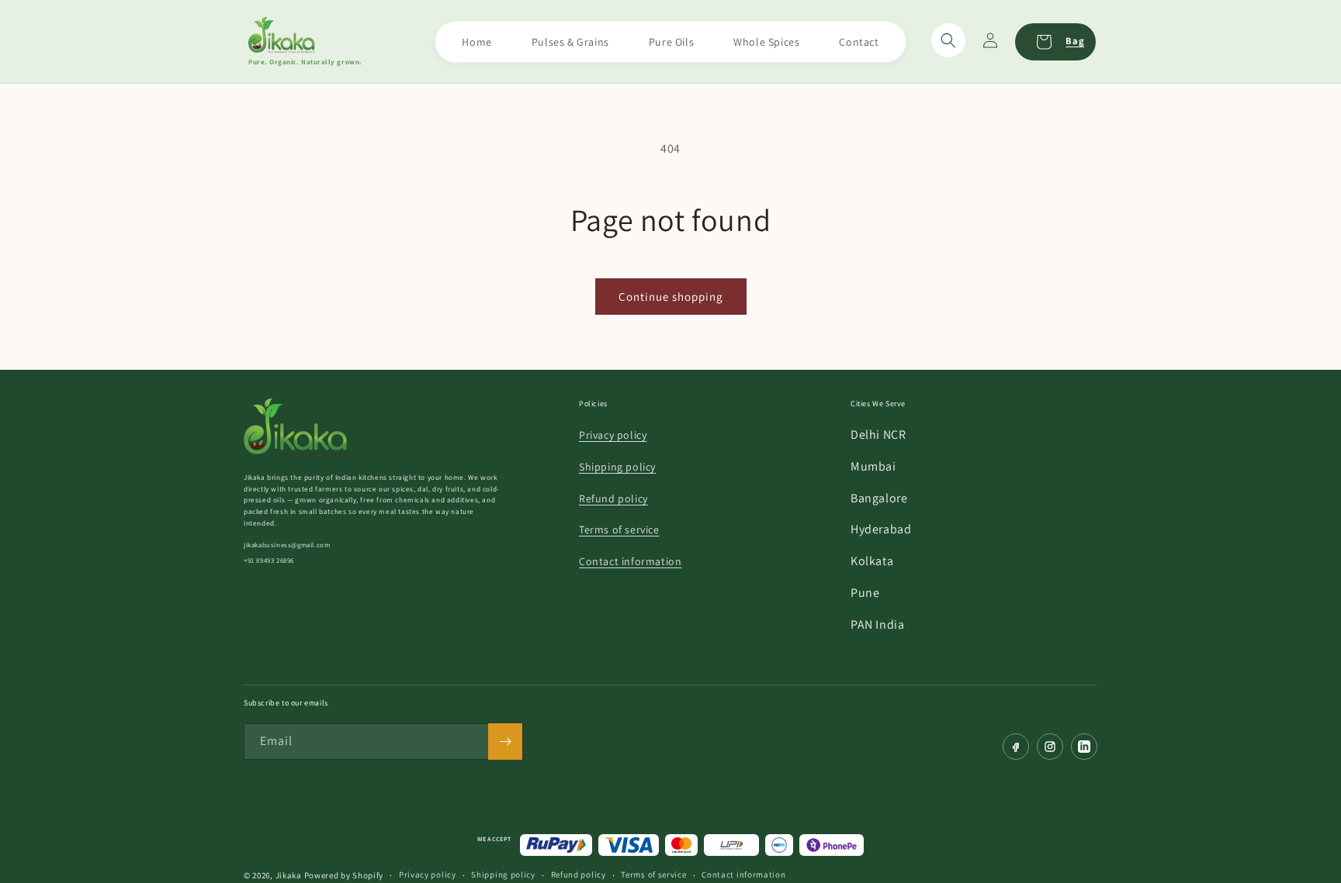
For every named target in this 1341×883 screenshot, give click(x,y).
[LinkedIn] (1084, 746)
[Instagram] (1050, 746)
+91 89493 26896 (269, 560)
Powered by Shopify (344, 875)
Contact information (630, 561)
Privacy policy (612, 435)
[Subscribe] (505, 741)
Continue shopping (671, 296)
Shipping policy (617, 467)
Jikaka (288, 875)
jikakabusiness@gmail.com (287, 545)
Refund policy (613, 498)
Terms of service (619, 529)
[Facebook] (1016, 746)
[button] (948, 40)
